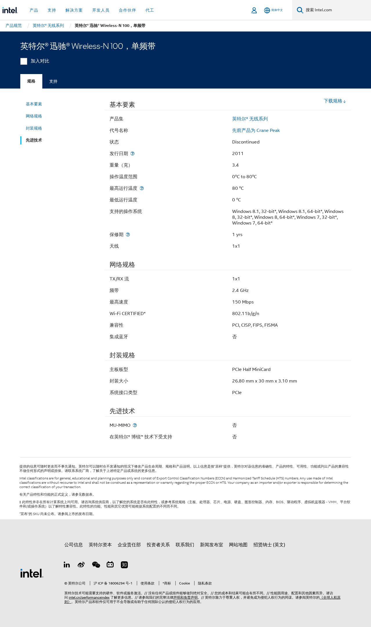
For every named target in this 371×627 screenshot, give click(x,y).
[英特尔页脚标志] (31, 573)
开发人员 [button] (101, 10)
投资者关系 (158, 545)
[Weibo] (81, 565)
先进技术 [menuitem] (34, 140)
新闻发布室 (211, 545)
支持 (53, 81)
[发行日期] (132, 153)
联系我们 (185, 545)
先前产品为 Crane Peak (256, 130)
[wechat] (96, 565)
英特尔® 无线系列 (250, 119)
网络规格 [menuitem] (34, 116)
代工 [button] (150, 10)
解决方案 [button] (74, 10)
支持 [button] (52, 10)
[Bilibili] (110, 565)
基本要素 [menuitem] (34, 103)
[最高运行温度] (142, 188)
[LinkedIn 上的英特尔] (67, 565)
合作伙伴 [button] (127, 10)
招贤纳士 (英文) (269, 545)
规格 (31, 81)
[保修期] (128, 234)
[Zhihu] (124, 565)
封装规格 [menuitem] (34, 128)
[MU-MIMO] (135, 425)
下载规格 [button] (333, 101)
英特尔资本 (100, 545)
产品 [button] (34, 10)
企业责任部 (129, 545)
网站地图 (238, 545)
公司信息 (73, 545)
